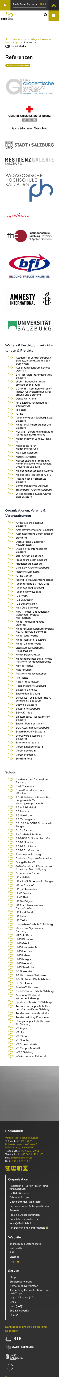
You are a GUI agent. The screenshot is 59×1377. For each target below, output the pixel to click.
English (14, 1315)
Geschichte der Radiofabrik (25, 1202)
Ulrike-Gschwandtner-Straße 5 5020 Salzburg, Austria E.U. (21, 1146)
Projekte (15, 1210)
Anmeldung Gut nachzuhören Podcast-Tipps (30, 1291)
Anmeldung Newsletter (24, 1286)
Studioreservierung (21, 1281)
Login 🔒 (15, 1261)
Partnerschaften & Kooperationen (29, 1206)
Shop (13, 1277)
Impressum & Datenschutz (25, 1244)
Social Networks (19, 1310)
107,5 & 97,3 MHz (21, 1161)
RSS (12, 1252)
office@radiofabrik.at (21, 1157)
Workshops (19, 39)
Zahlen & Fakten (19, 1197)
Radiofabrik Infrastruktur (24, 1219)
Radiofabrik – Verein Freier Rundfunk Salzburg (29, 1187)
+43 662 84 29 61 (30, 1150)
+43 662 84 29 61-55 (32, 1154)
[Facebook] (19, 1168)
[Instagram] (25, 1168)
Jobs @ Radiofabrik (21, 1223)
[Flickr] (13, 1168)
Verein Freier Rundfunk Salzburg (21, 1137)
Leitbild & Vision (19, 1193)
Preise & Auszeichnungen (25, 1215)
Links (13, 1302)
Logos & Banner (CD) (22, 1297)
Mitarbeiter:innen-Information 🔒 (29, 1228)
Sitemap (14, 1257)
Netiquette (16, 1248)
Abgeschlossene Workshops (18, 65)
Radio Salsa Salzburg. (25, 4)
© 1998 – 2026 (24, 1141)
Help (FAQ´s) (17, 1306)
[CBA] (7, 1168)
